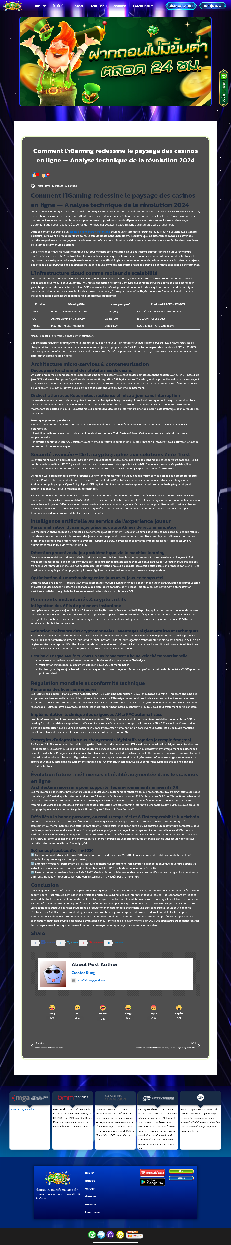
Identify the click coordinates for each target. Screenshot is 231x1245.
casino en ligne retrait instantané (89, 232)
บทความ (78, 5)
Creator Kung (83, 973)
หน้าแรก (41, 5)
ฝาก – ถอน (99, 5)
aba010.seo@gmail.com (92, 980)
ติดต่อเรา (119, 5)
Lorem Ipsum (143, 5)
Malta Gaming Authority (22, 1109)
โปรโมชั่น (59, 5)
